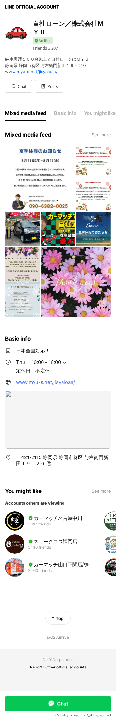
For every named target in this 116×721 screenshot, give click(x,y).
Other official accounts (65, 667)
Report (36, 667)
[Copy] (49, 463)
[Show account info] (43, 40)
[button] (49, 86)
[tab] (25, 113)
